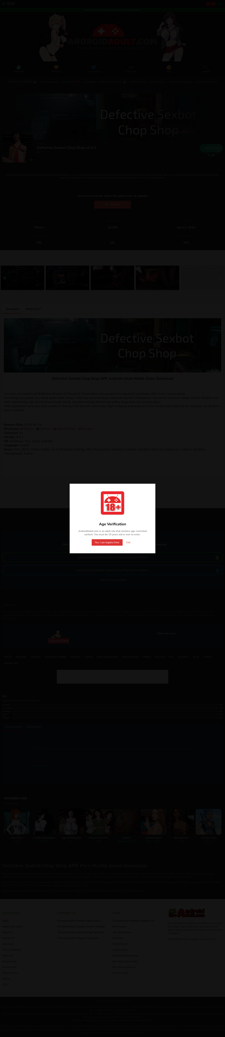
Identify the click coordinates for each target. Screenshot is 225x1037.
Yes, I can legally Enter (107, 542)
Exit (128, 542)
